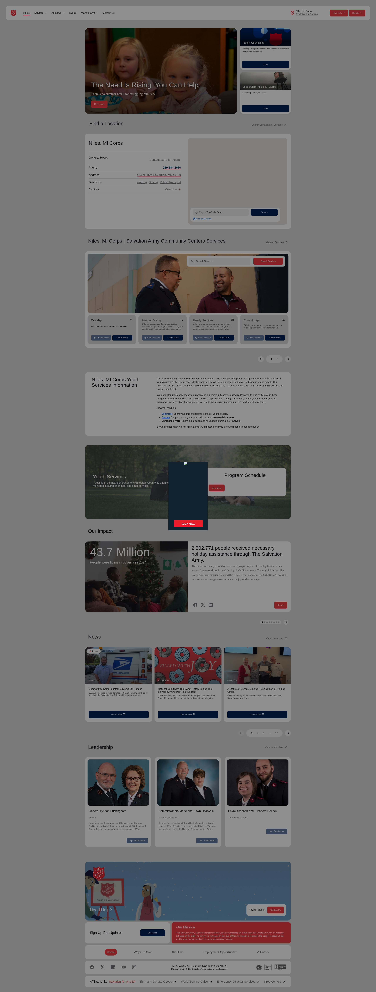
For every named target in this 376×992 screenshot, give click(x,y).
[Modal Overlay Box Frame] (188, 496)
